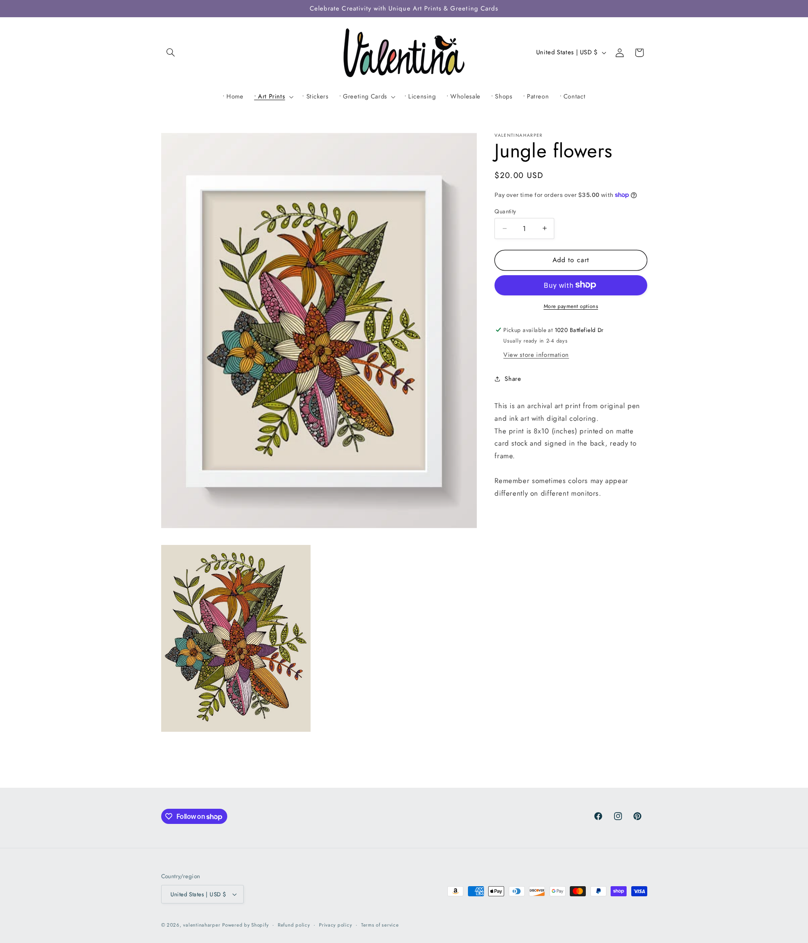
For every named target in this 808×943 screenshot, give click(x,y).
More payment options (571, 306)
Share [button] (513, 378)
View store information (536, 354)
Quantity (505, 211)
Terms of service (380, 925)
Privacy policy (335, 925)
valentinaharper (201, 925)
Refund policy (294, 925)
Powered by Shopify (245, 925)
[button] (171, 52)
